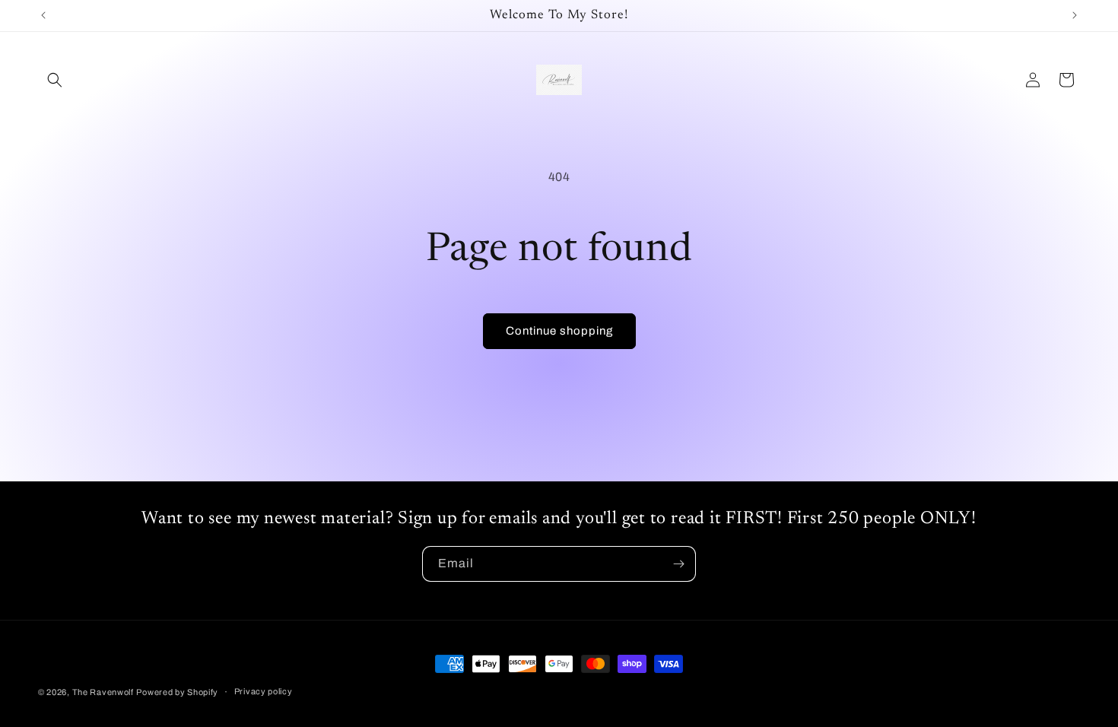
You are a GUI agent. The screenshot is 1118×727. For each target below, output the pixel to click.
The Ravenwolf (103, 692)
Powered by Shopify (177, 692)
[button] (54, 80)
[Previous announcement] (43, 15)
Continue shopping (559, 331)
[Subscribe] (678, 564)
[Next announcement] (1074, 15)
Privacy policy (263, 691)
